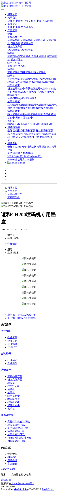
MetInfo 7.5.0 (21, 489)
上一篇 (21, 314)
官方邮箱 (12, 463)
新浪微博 (12, 460)
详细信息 (12, 243)
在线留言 (6, 480)
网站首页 (12, 14)
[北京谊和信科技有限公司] (29, 4)
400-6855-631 (8, 469)
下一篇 (21, 318)
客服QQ (11, 457)
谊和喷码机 (13, 197)
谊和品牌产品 (14, 194)
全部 (9, 21)
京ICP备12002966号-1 (22, 483)
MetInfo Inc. (48, 489)
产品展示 (12, 191)
